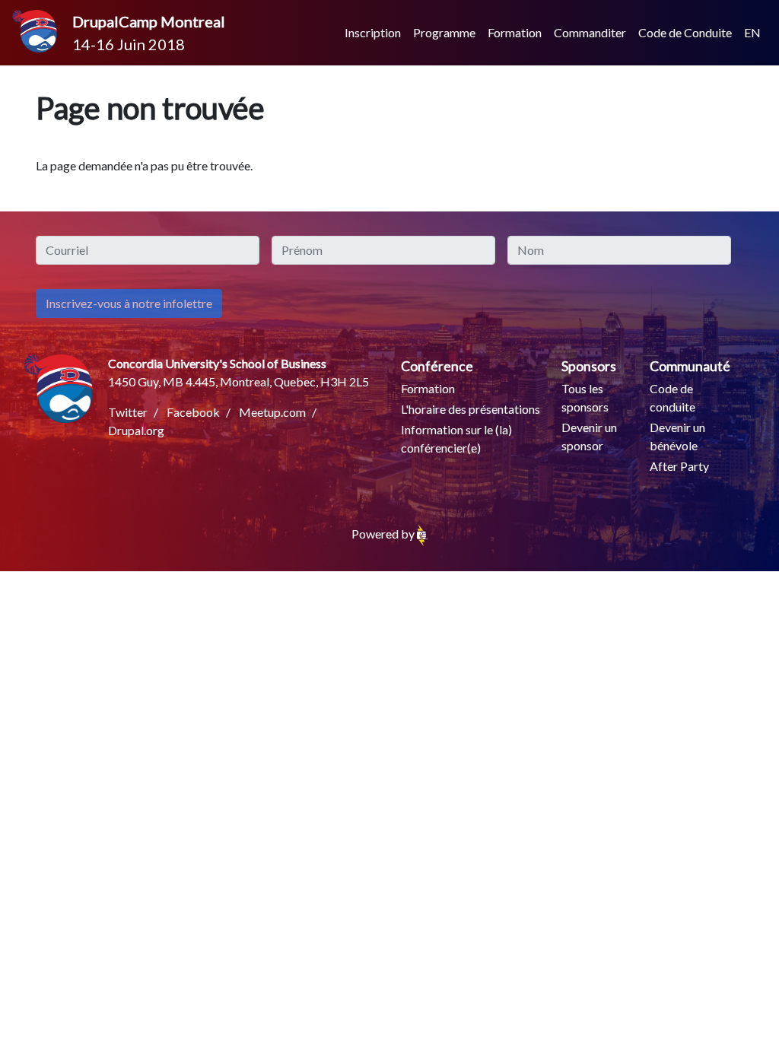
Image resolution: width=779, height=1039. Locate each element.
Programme (444, 32)
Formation (515, 32)
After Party (679, 466)
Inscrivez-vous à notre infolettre (129, 303)
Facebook (193, 412)
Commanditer (590, 32)
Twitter (128, 412)
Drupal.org (136, 430)
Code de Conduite (685, 32)
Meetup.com (272, 412)
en (752, 32)
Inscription (373, 32)
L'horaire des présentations (470, 409)
